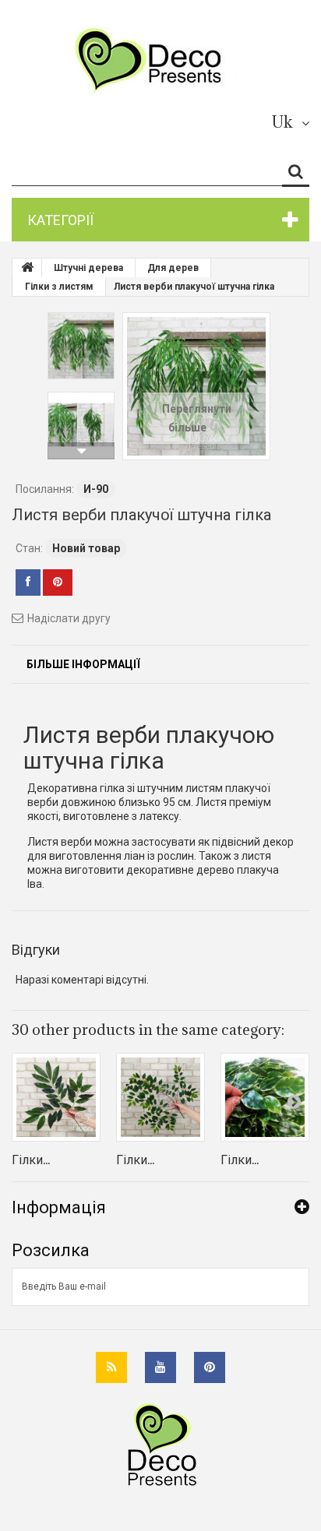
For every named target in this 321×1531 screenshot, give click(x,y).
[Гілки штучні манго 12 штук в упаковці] (56, 1097)
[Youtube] (160, 1367)
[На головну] (27, 268)
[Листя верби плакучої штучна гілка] (81, 345)
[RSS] (111, 1367)
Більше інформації (83, 664)
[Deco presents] (155, 60)
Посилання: (45, 489)
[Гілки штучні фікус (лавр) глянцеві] (264, 1097)
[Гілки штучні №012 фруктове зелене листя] (160, 1097)
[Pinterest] (209, 1367)
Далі (81, 450)
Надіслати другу (69, 618)
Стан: (29, 548)
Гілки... (31, 1159)
